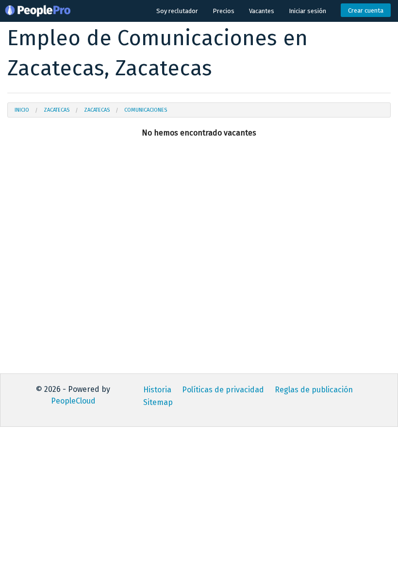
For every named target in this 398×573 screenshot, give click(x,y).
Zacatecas (56, 110)
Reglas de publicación (314, 389)
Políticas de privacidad (223, 389)
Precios (223, 11)
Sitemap (158, 402)
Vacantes (261, 11)
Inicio (22, 110)
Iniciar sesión (307, 11)
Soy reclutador (177, 11)
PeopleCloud (73, 400)
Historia (157, 389)
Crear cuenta (365, 10)
